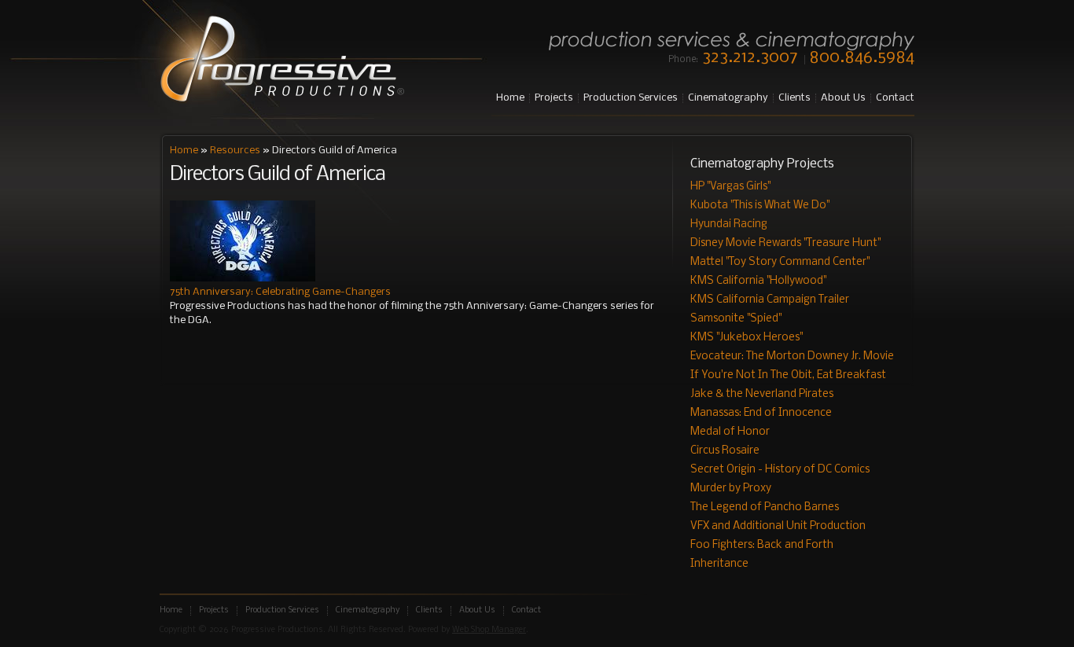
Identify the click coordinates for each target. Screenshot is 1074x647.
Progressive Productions (282, 60)
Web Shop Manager (489, 630)
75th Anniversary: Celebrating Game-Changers (280, 292)
